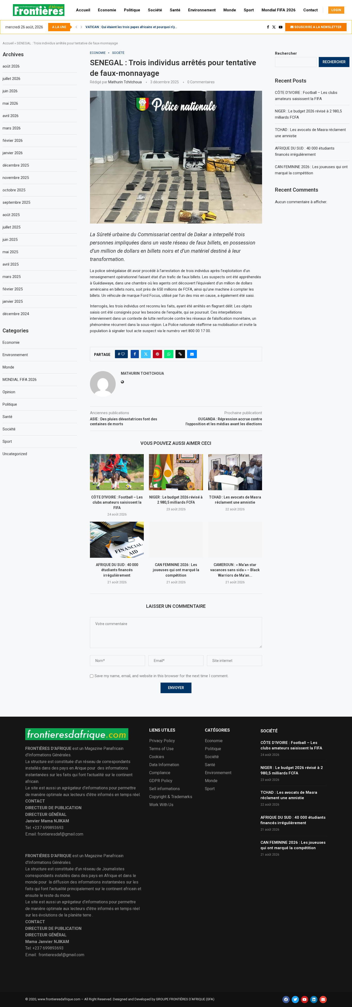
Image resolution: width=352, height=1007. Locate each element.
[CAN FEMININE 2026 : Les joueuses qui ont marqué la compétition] (176, 540)
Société (155, 10)
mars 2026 (12, 128)
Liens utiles (162, 730)
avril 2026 (11, 115)
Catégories (217, 730)
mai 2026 (10, 103)
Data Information (164, 765)
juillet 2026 (11, 78)
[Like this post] (123, 354)
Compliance (159, 773)
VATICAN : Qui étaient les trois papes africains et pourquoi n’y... (131, 27)
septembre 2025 (16, 202)
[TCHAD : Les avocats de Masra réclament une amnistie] (235, 472)
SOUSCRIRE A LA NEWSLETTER (317, 27)
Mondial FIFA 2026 (279, 10)
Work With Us (161, 805)
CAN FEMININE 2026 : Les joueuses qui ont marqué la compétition (176, 570)
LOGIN (336, 10)
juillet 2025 (11, 227)
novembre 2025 (16, 177)
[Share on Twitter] (146, 354)
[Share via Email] (192, 354)
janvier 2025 (13, 301)
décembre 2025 (16, 165)
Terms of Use (161, 749)
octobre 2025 (14, 190)
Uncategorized (15, 454)
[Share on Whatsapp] (168, 354)
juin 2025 (10, 239)
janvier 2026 (13, 153)
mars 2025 (12, 276)
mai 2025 (10, 252)
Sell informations (164, 789)
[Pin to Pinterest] (157, 354)
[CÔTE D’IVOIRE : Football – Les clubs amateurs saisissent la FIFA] (117, 472)
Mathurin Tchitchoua (125, 82)
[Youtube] (281, 27)
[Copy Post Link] (180, 354)
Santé (175, 10)
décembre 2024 (16, 314)
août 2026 (11, 66)
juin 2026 (10, 91)
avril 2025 (11, 264)
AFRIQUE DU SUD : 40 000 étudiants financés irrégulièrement (117, 570)
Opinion (9, 392)
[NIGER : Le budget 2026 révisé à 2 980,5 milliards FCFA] (176, 472)
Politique (132, 10)
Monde (229, 10)
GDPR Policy (160, 781)
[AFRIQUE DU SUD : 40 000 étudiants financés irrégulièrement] (117, 540)
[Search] (349, 10)
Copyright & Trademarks (170, 797)
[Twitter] (274, 27)
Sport (249, 10)
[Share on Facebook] (135, 354)
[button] (76, 27)
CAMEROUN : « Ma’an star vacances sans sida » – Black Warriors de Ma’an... (235, 570)
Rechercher (286, 53)
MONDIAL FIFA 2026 (20, 379)
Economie (107, 10)
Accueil (83, 10)
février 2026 (13, 140)
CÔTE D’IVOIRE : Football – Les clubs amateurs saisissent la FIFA (117, 502)
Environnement (202, 10)
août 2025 (11, 214)
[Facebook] (268, 27)
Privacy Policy (162, 741)
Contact (310, 10)
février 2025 (13, 289)
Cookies (156, 757)
